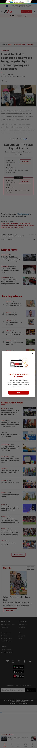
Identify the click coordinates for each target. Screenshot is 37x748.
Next (18, 392)
